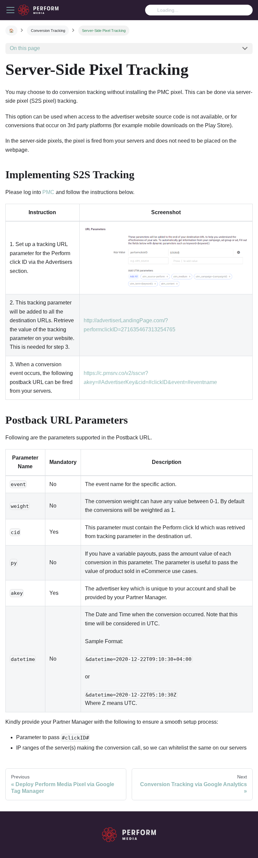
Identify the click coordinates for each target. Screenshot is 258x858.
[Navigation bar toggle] (10, 10)
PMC (48, 192)
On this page (25, 48)
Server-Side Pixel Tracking (104, 31)
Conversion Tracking (48, 31)
